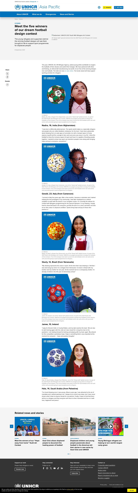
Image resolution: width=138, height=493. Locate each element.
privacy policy (70, 489)
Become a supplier (104, 478)
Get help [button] (120, 7)
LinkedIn (62, 468)
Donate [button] (108, 7)
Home (16, 19)
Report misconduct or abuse (106, 473)
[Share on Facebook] (7, 77)
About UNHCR (22, 14)
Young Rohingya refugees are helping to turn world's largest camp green (110, 442)
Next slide (126, 426)
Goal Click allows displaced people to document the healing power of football (53, 442)
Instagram (47, 468)
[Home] (26, 7)
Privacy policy (103, 484)
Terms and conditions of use (116, 484)
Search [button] (94, 7)
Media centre (102, 470)
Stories (21, 19)
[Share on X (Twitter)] (7, 73)
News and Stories (67, 14)
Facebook (43, 468)
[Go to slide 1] (68, 454)
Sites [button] (99, 7)
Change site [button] (33, 1)
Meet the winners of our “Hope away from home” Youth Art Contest (27, 442)
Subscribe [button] (75, 473)
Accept (132, 490)
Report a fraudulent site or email (108, 475)
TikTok (58, 468)
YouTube (55, 468)
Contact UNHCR (103, 468)
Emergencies (51, 14)
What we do (37, 14)
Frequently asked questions (106, 465)
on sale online (69, 71)
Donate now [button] (20, 469)
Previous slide (11, 426)
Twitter (51, 468)
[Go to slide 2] (70, 454)
